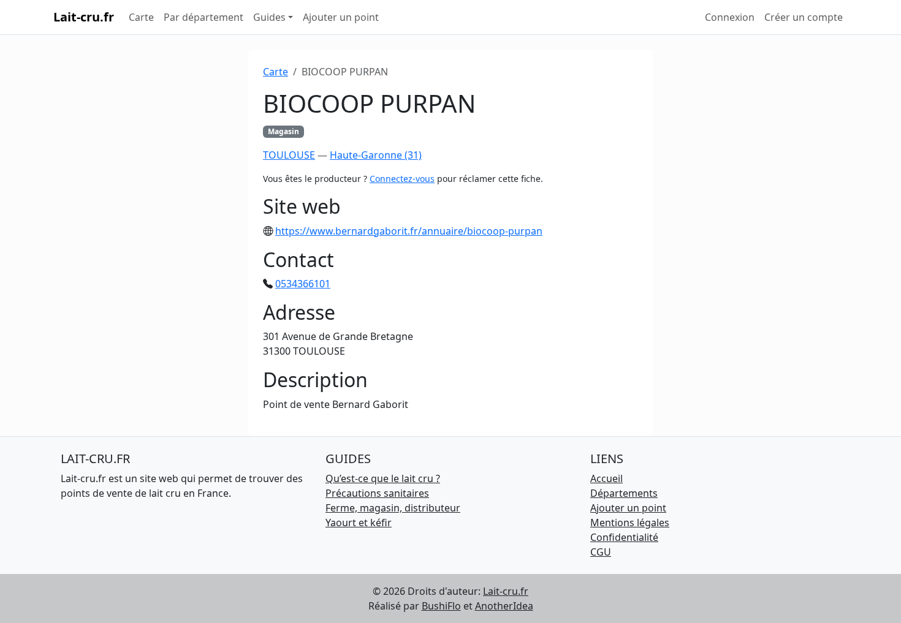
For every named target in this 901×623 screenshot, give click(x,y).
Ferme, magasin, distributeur (392, 508)
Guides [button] (269, 17)
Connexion (730, 17)
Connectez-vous (402, 178)
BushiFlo (441, 606)
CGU (600, 552)
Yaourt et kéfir (358, 522)
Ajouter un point (341, 17)
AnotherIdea (504, 606)
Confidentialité (624, 537)
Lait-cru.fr (83, 17)
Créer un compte (803, 17)
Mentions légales (629, 522)
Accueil (606, 478)
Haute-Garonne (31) (376, 155)
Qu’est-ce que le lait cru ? (382, 478)
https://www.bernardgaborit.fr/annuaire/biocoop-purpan (408, 231)
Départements (624, 493)
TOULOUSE (289, 155)
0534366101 (302, 283)
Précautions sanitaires (377, 493)
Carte (141, 17)
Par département (203, 17)
